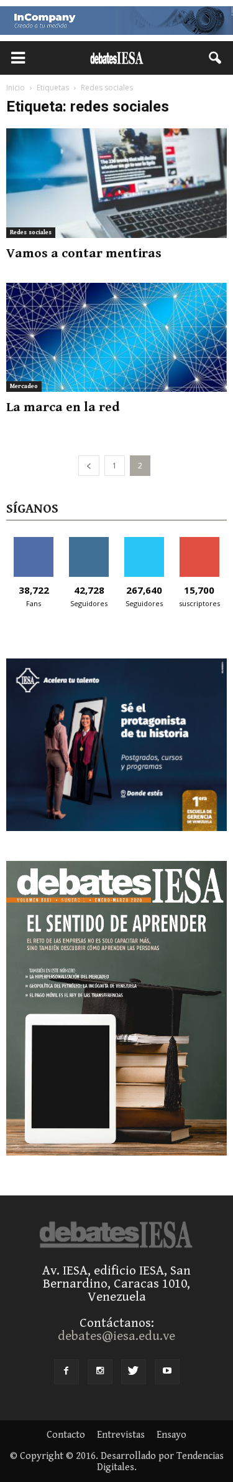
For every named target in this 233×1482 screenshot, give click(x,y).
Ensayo (171, 1435)
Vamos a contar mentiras (84, 253)
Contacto (66, 1435)
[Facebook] (66, 1371)
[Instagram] (100, 1371)
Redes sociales (31, 232)
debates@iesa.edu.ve (116, 1336)
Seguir (89, 541)
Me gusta (34, 541)
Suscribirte (199, 541)
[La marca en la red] (116, 337)
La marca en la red (63, 407)
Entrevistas (121, 1435)
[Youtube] (167, 1371)
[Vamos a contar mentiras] (116, 182)
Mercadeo (24, 386)
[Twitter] (133, 1371)
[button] (215, 58)
